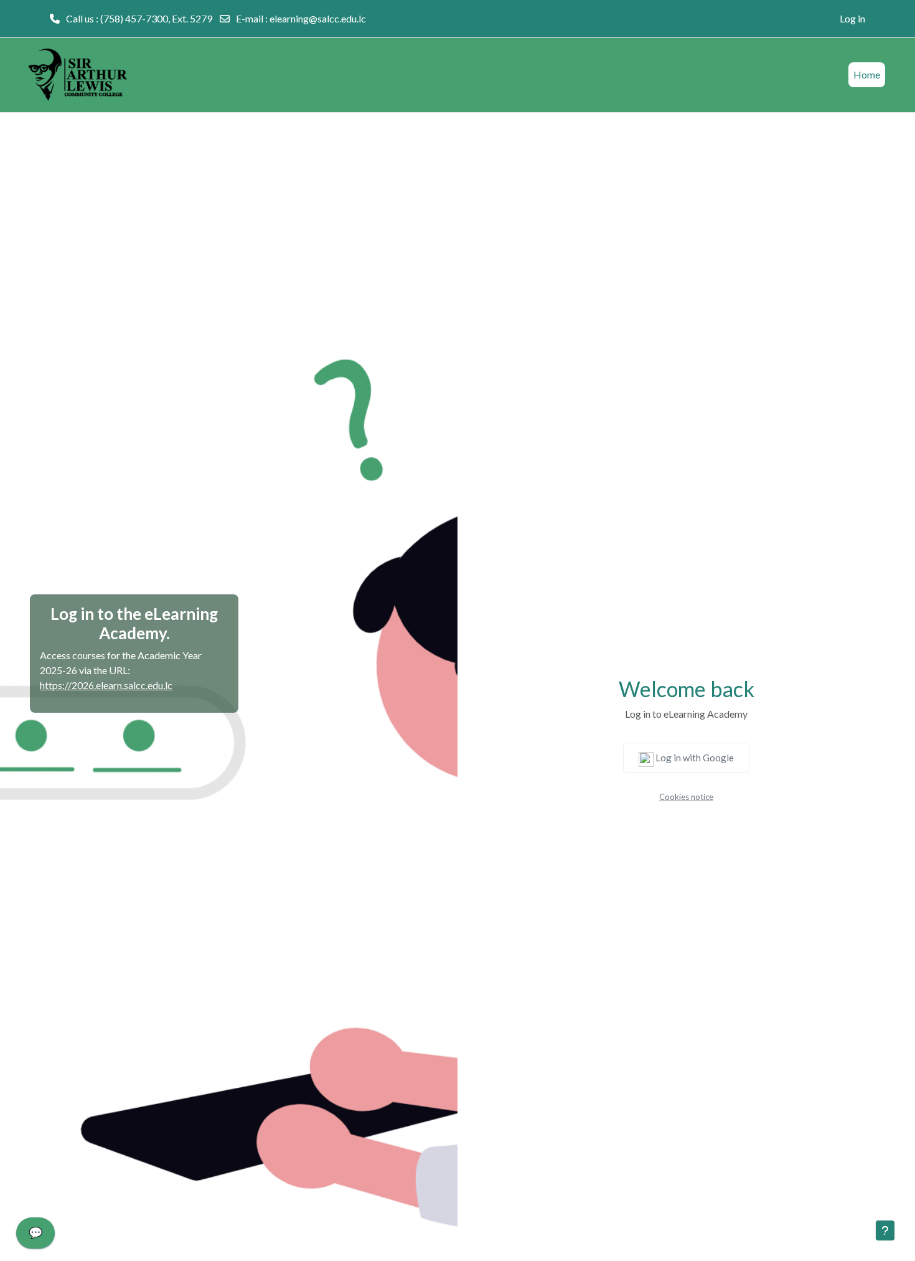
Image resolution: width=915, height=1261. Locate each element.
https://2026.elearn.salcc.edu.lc (106, 685)
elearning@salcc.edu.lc (318, 18)
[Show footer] (885, 1230)
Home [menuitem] (866, 74)
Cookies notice (686, 797)
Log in (852, 18)
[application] (35, 1236)
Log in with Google (694, 757)
